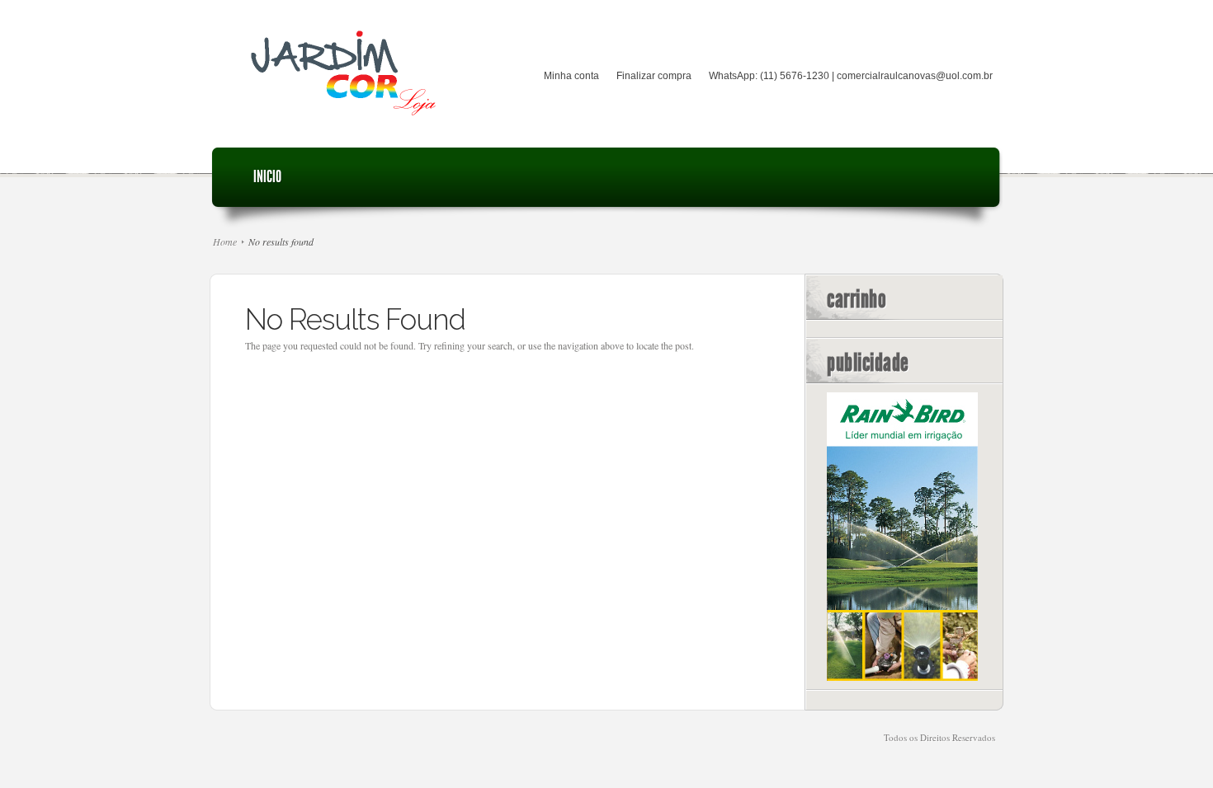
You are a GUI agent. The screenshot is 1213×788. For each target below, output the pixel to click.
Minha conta (571, 76)
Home (225, 241)
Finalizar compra (653, 76)
